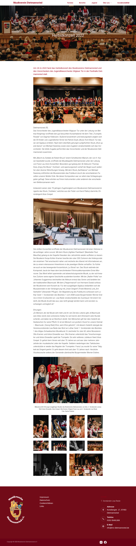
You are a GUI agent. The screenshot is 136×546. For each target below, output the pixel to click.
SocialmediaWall (123, 3)
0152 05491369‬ (113, 520)
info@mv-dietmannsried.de (118, 528)
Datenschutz (45, 500)
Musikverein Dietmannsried (27, 2)
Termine (70, 3)
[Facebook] (105, 542)
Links (42, 506)
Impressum (44, 497)
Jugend (94, 3)
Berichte (82, 3)
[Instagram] (101, 542)
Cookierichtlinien (46, 503)
